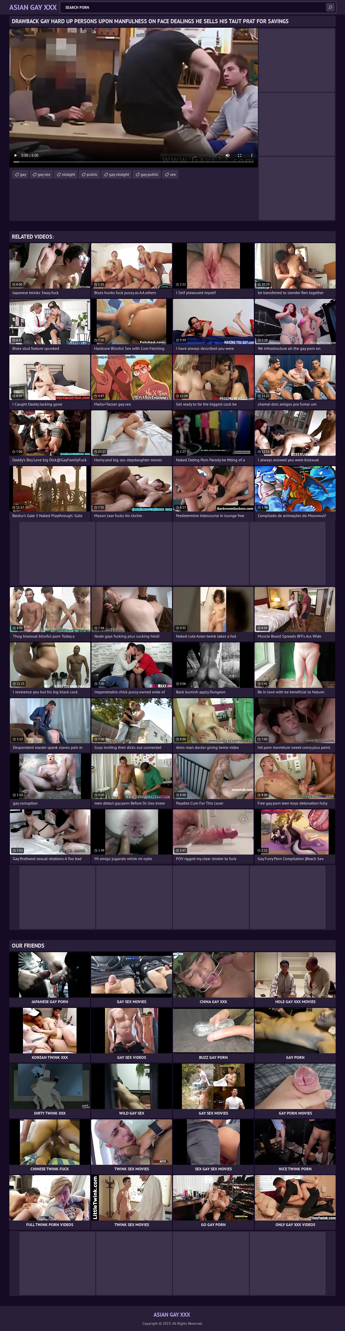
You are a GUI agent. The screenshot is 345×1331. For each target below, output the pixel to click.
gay (23, 174)
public (92, 174)
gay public (149, 174)
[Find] (330, 7)
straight (68, 174)
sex (173, 174)
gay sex (44, 174)
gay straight (119, 174)
